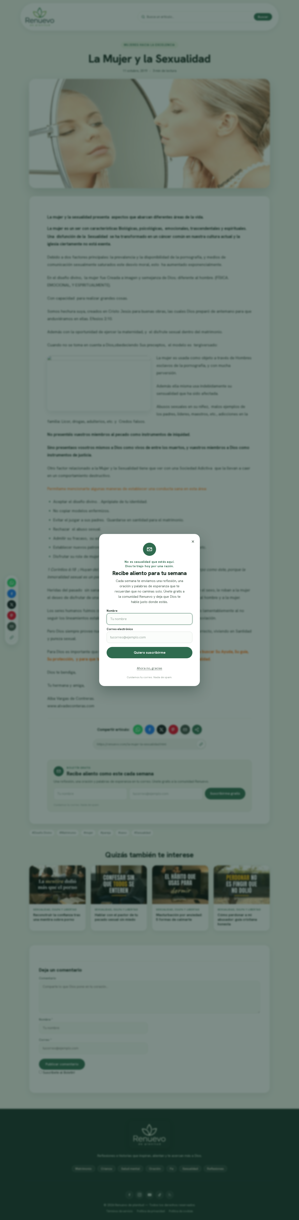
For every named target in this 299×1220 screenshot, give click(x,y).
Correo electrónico (120, 629)
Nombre (112, 610)
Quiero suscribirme (149, 652)
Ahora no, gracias (149, 668)
